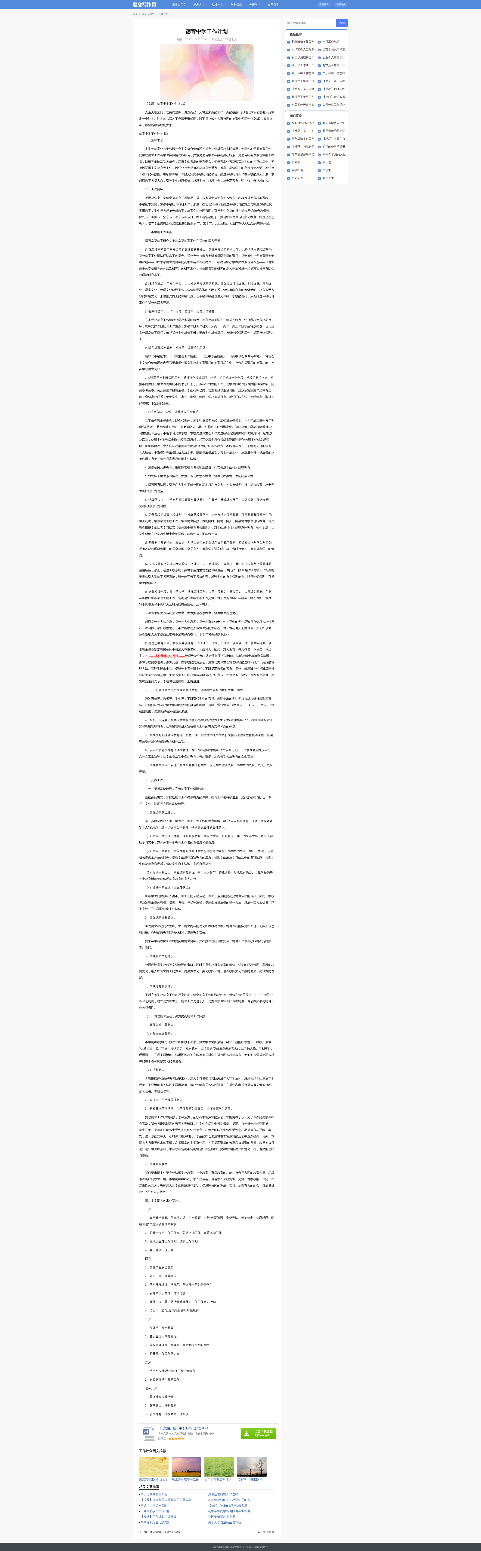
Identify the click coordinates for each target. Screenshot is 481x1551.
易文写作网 (236, 1547)
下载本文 (231, 39)
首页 (135, 14)
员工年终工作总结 (303, 73)
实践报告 (297, 170)
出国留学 (273, 4)
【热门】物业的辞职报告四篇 (227, 1505)
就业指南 (217, 4)
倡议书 (327, 170)
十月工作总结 (331, 41)
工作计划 (163, 14)
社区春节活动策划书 (221, 1516)
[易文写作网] (144, 7)
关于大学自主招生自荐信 (224, 1522)
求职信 (327, 162)
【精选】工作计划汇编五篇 (159, 1516)
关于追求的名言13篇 (154, 1494)
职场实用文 (179, 4)
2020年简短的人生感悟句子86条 (229, 1499)
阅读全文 (217, 39)
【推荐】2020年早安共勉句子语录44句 (166, 1499)
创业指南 (236, 4)
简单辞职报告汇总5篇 (155, 1522)
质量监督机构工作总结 (223, 1494)
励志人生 (199, 4)
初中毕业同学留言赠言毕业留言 (229, 1511)
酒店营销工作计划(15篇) (165, 1532)
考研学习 (254, 4)
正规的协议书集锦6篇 (155, 1511)
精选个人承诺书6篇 (153, 1505)
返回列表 (268, 1532)
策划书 (296, 162)
